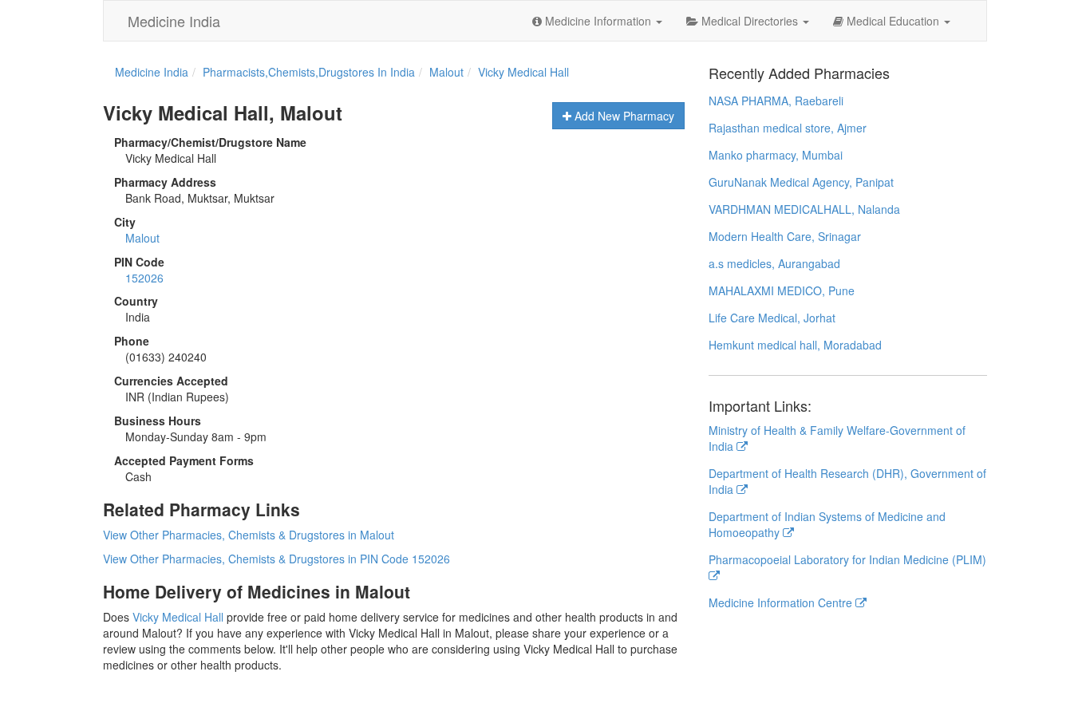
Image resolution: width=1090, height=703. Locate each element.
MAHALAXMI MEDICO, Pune (782, 290)
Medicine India (174, 20)
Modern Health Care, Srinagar (785, 236)
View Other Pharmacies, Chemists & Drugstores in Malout (248, 535)
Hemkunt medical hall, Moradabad (795, 345)
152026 (144, 278)
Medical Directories (749, 21)
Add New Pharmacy (622, 116)
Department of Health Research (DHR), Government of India (847, 481)
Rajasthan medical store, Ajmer (788, 128)
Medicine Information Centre (782, 602)
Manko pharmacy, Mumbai (776, 155)
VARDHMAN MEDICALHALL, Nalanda (804, 209)
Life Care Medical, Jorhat (772, 318)
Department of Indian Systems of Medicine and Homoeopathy (827, 524)
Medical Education (892, 21)
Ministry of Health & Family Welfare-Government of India (837, 438)
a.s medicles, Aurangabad (774, 263)
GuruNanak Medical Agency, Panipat (801, 182)
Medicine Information (598, 21)
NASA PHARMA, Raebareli (776, 101)
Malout (142, 238)
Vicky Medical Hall (177, 617)
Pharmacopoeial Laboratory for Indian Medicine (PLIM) (847, 559)
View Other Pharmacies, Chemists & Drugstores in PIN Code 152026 (276, 559)
